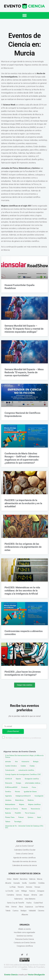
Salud (39, 817)
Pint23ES (18, 813)
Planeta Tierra (9, 817)
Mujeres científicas (34, 804)
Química (30, 817)
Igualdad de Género (30, 791)
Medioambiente (10, 804)
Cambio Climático (11, 766)
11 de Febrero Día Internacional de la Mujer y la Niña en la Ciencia (24, 756)
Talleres (7, 821)
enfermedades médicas (32, 783)
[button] (24, 15)
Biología (35, 761)
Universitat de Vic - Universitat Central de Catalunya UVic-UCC (24, 827)
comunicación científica (26, 770)
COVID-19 (8, 779)
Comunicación (9, 770)
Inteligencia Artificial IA (23, 796)
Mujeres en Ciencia (11, 809)
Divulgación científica (32, 779)
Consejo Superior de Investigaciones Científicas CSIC (23, 774)
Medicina (31, 800)
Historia (17, 791)
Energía (18, 783)
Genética (8, 791)
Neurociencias (35, 809)
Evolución (24, 787)
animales (8, 761)
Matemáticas (19, 800)
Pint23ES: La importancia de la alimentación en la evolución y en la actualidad (23, 503)
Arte (16, 761)
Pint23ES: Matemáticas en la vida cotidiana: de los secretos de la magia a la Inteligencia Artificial (22, 590)
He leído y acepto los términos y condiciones (23, 738)
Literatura (8, 800)
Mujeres (21, 804)
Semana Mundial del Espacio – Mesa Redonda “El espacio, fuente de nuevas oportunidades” (24, 372)
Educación (8, 783)
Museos (24, 809)
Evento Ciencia (11, 974)
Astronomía (25, 761)
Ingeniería (8, 796)
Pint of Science (30, 813)
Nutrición (8, 813)
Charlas (32, 766)
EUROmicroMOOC (11, 787)
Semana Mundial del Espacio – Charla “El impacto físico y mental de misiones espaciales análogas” (24, 328)
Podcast (21, 817)
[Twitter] (22, 955)
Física (34, 787)
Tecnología (17, 821)
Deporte (18, 779)
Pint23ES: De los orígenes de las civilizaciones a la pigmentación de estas (23, 547)
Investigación (39, 796)
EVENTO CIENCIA (25, 841)
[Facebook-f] (27, 955)
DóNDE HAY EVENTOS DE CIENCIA (24, 873)
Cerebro (23, 766)
